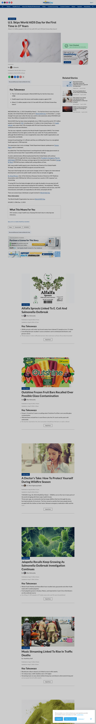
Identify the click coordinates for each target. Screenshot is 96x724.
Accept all (59, 719)
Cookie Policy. (80, 714)
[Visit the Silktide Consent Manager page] (91, 719)
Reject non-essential (70, 719)
